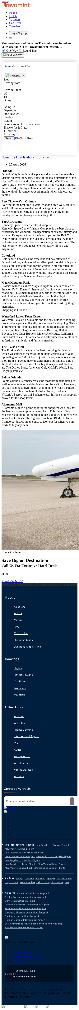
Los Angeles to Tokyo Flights (20, 864)
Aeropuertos (22, 756)
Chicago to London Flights (50, 867)
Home (6, 157)
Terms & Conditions (26, 956)
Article (18, 613)
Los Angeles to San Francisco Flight (24, 852)
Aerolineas (21, 762)
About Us (19, 606)
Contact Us (21, 633)
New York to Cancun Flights (20, 867)
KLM (67, 882)
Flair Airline (57, 882)
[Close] (60, 47)
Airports (19, 776)
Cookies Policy (23, 960)
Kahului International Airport (32, 893)
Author (18, 749)
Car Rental (20, 681)
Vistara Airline (64, 878)
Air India (29, 878)
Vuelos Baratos (23, 769)
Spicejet (51, 878)
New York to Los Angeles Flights (53, 856)
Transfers (20, 688)
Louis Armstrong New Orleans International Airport (33, 923)
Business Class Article (28, 646)
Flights (18, 668)
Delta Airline (42, 882)
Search (9, 138)
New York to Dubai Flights (52, 864)
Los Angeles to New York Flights (22, 860)
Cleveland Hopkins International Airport (26, 912)
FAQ (16, 626)
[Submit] (72, 801)
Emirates (40, 878)
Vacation (19, 694)
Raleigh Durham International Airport (25, 919)
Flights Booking (23, 729)
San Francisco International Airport (24, 927)
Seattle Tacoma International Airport (25, 897)
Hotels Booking (23, 674)
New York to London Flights (20, 856)
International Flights (26, 736)
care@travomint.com (24, 976)
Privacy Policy (23, 953)
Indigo (19, 878)
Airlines (19, 716)
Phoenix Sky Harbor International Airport (27, 904)
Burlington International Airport (22, 916)
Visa (17, 743)
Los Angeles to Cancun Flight (52, 845)
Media (18, 619)
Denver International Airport (20, 900)
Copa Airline (11, 882)
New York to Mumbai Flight (19, 848)
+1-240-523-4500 (12, 581)
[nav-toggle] (10, 37)
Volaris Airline (27, 882)
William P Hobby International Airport (25, 908)
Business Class (23, 639)
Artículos (19, 723)
